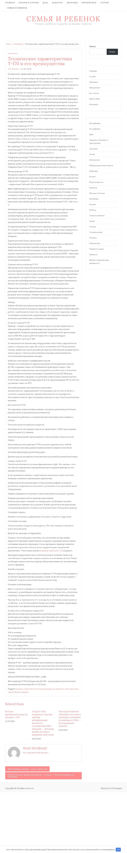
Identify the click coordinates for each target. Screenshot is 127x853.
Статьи (104, 2)
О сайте (92, 76)
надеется (60, 689)
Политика (13, 53)
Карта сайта (94, 99)
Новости (57, 2)
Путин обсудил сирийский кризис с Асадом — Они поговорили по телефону (41, 775)
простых (74, 689)
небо (67, 689)
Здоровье (72, 2)
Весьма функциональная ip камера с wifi (16, 714)
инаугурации (45, 689)
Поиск (92, 46)
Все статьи (94, 93)
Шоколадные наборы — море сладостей (27, 769)
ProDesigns (116, 788)
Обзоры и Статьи (29, 2)
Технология (94, 243)
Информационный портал (101, 165)
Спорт (92, 221)
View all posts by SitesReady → (36, 752)
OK (118, 849)
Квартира (93, 171)
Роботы (92, 210)
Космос (92, 176)
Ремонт (92, 204)
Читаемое (93, 82)
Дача (45, 2)
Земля (92, 154)
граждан (19, 689)
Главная (10, 2)
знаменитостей (31, 689)
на (53, 689)
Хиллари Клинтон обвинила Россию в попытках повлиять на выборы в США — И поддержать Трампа (70, 718)
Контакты (93, 104)
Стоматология (95, 232)
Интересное (89, 2)
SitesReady (13, 69)
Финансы (93, 254)
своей (10, 692)
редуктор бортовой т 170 (51, 550)
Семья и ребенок (17, 8)
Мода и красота (96, 182)
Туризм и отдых (96, 249)
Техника (93, 238)
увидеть (25, 692)
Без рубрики (94, 123)
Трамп (17, 692)
